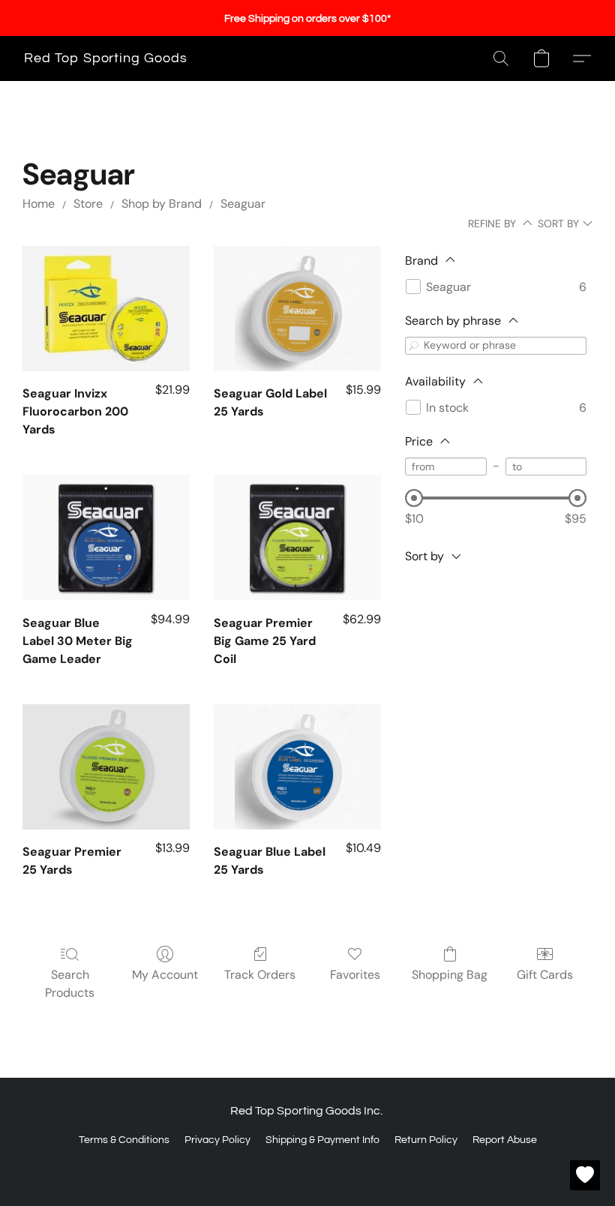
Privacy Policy (217, 1140)
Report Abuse (504, 1140)
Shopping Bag (450, 974)
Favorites (355, 974)
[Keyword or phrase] (414, 345)
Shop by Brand (162, 204)
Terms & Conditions (124, 1140)
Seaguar (243, 204)
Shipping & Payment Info (323, 1140)
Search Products (69, 983)
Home (38, 204)
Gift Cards (545, 974)
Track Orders (260, 974)
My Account (165, 974)
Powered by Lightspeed (308, 1166)
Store (88, 204)
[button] (106, 59)
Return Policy (426, 1140)
